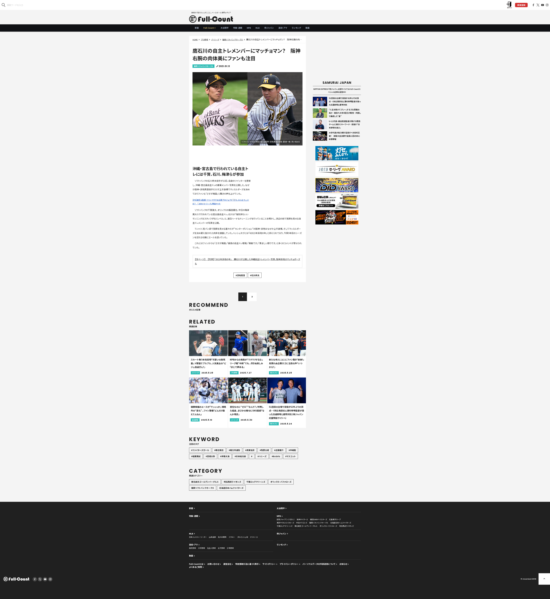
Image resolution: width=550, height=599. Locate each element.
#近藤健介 (278, 450)
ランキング (296, 27)
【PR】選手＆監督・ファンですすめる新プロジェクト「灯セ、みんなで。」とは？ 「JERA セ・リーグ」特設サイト (220, 202)
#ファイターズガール (200, 450)
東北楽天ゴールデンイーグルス (205, 481)
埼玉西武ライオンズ (232, 481)
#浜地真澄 (240, 275)
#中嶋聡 (292, 450)
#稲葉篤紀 (196, 456)
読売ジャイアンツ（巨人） (286, 519)
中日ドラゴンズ (301, 522)
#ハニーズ (262, 456)
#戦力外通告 (234, 450)
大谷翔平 (225, 27)
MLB (258, 27)
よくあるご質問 (195, 566)
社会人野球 (211, 548)
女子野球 (221, 548)
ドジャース (254, 537)
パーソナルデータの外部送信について (318, 563)
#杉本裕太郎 (240, 456)
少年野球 (230, 548)
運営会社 (227, 563)
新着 (197, 27)
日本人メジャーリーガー (198, 537)
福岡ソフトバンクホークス (232, 39)
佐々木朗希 (222, 537)
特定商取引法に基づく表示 (247, 563)
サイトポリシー (269, 563)
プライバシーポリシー (289, 563)
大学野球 (201, 548)
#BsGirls (276, 456)
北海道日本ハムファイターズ (231, 487)
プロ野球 (204, 39)
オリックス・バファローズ (280, 481)
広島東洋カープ (335, 519)
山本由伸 (212, 537)
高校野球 (192, 548)
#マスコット (290, 456)
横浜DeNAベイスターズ (318, 519)
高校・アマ (282, 27)
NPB (249, 27)
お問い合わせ (213, 563)
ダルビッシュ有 (242, 537)
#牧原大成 (264, 450)
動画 (308, 27)
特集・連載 (237, 27)
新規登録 (521, 5)
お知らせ (343, 563)
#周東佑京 (250, 450)
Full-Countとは (196, 563)
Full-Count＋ (209, 27)
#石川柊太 (254, 275)
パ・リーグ (215, 39)
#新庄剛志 (219, 450)
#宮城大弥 (210, 456)
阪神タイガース (302, 519)
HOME (195, 39)
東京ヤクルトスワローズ (285, 522)
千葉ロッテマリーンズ (255, 481)
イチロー (232, 537)
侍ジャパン (269, 27)
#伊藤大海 (224, 456)
